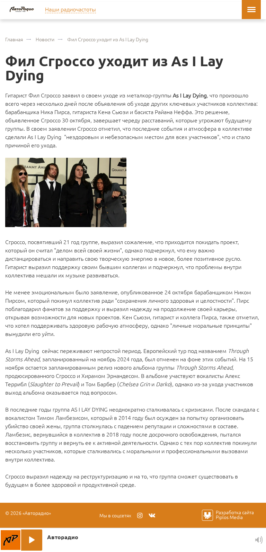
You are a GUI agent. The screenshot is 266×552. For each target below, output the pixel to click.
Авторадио (21, 9)
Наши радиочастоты (70, 9)
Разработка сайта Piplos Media (235, 514)
